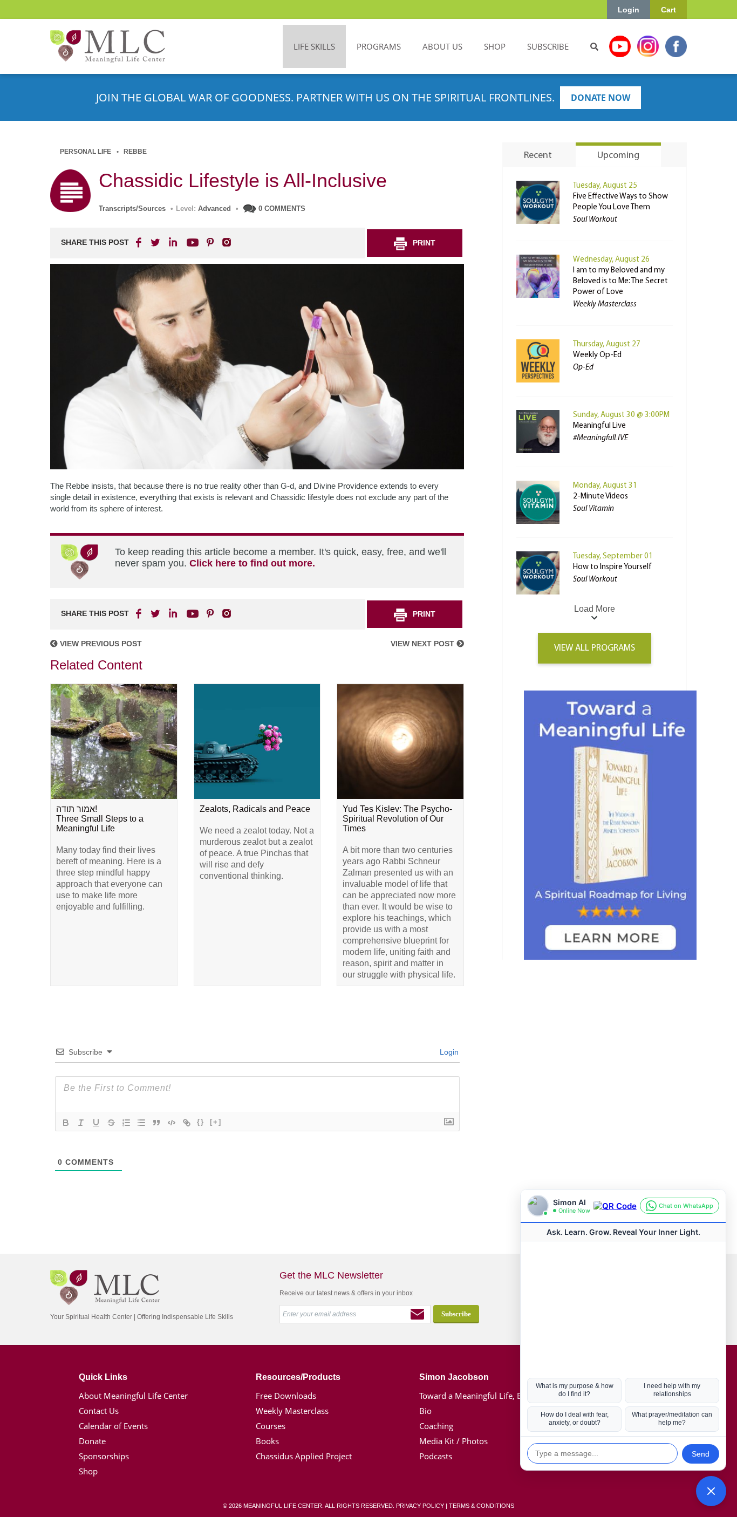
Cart (668, 9)
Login (628, 9)
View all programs (594, 648)
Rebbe (135, 151)
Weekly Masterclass (292, 1410)
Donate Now (600, 98)
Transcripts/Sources (132, 208)
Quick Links (103, 1377)
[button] (711, 1491)
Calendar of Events (113, 1425)
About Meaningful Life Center (133, 1395)
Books (267, 1441)
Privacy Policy (420, 1505)
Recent (538, 156)
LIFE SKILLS (314, 46)
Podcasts (435, 1456)
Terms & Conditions (481, 1505)
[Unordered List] (141, 1122)
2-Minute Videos (600, 497)
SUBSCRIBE (548, 46)
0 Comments (281, 208)
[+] (216, 1122)
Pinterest (209, 242)
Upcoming (618, 156)
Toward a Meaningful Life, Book (477, 1395)
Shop (88, 1471)
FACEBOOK (139, 242)
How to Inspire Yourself (612, 567)
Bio (425, 1410)
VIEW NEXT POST (423, 643)
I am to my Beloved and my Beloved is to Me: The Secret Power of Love (620, 281)
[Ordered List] (126, 1122)
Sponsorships (104, 1456)
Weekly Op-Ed (597, 355)
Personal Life (85, 151)
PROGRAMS (379, 46)
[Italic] (80, 1122)
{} (200, 1122)
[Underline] (96, 1122)
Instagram (648, 46)
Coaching (436, 1425)
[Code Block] (171, 1122)
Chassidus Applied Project (304, 1456)
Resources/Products (298, 1377)
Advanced (214, 208)
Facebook (676, 46)
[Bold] (65, 1122)
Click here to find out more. (252, 563)
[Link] (186, 1122)
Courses (270, 1425)
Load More (594, 608)
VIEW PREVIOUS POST (100, 643)
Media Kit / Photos (453, 1441)
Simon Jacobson (454, 1377)
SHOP (495, 46)
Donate (92, 1441)
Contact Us (99, 1410)
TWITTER (156, 242)
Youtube (620, 46)
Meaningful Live (599, 426)
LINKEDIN (172, 242)
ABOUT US (442, 46)
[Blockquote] (156, 1122)
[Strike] (111, 1122)
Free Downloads (286, 1395)
